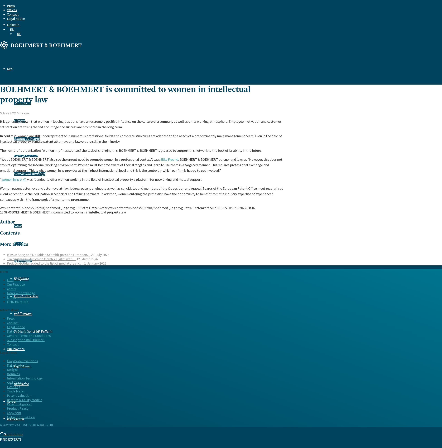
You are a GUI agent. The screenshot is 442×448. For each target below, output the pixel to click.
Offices (12, 10)
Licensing (13, 387)
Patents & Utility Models (24, 400)
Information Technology (25, 378)
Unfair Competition (21, 417)
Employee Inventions (22, 361)
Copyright (14, 413)
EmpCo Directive (26, 296)
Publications (23, 314)
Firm (10, 280)
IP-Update (21, 279)
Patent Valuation (19, 395)
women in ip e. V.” (14, 179)
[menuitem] (205, 5)
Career (11, 288)
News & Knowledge (21, 293)
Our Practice (16, 284)
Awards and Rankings (29, 174)
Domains (13, 374)
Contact (13, 14)
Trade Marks (16, 391)
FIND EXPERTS (10, 439)
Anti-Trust (14, 382)
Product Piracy (17, 408)
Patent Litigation (19, 404)
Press (11, 5)
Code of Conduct (26, 156)
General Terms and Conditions (29, 335)
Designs (12, 369)
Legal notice (16, 18)
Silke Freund (169, 159)
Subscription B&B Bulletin (33, 331)
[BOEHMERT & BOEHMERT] (41, 48)
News (18, 226)
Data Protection (18, 331)
